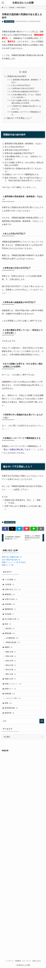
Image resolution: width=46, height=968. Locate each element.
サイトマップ (26, 961)
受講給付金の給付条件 (16, 76)
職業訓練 (10, 633)
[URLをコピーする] (41, 529)
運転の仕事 (11, 674)
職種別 (9, 647)
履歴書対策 (10, 609)
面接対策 (9, 713)
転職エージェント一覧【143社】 (14, 562)
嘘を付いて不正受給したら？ (19, 118)
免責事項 (18, 961)
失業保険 (10, 604)
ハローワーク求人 (13, 698)
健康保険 (10, 594)
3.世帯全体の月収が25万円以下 (23, 88)
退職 (8, 703)
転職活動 (10, 694)
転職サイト (10, 689)
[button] (5, 529)
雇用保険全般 (11, 708)
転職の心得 (10, 679)
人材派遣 (9, 584)
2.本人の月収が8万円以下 (20, 85)
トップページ (9, 961)
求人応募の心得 (12, 619)
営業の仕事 (11, 656)
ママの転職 (10, 579)
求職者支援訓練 (9, 21)
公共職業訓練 (12, 638)
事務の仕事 (11, 652)
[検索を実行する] (41, 721)
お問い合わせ (36, 961)
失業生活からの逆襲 (23, 3)
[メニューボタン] (3, 3)
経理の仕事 (11, 661)
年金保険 (9, 614)
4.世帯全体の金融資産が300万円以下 (25, 91)
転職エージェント (13, 684)
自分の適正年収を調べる (11, 560)
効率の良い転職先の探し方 (12, 557)
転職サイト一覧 (7, 565)
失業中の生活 (11, 599)
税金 (8, 624)
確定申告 (10, 628)
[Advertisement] (23, 851)
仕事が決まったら (13, 589)
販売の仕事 (11, 669)
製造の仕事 (11, 665)
